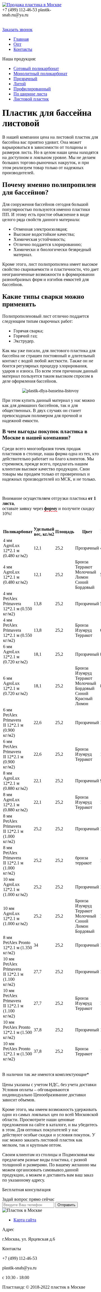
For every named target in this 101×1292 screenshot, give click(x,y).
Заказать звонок (17, 29)
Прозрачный (25, 78)
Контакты (22, 49)
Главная (21, 39)
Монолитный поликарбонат (40, 73)
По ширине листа (30, 93)
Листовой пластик (31, 99)
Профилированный (32, 88)
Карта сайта (24, 1219)
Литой (19, 83)
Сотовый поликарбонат (36, 68)
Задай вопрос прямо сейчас (28, 1199)
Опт (17, 44)
